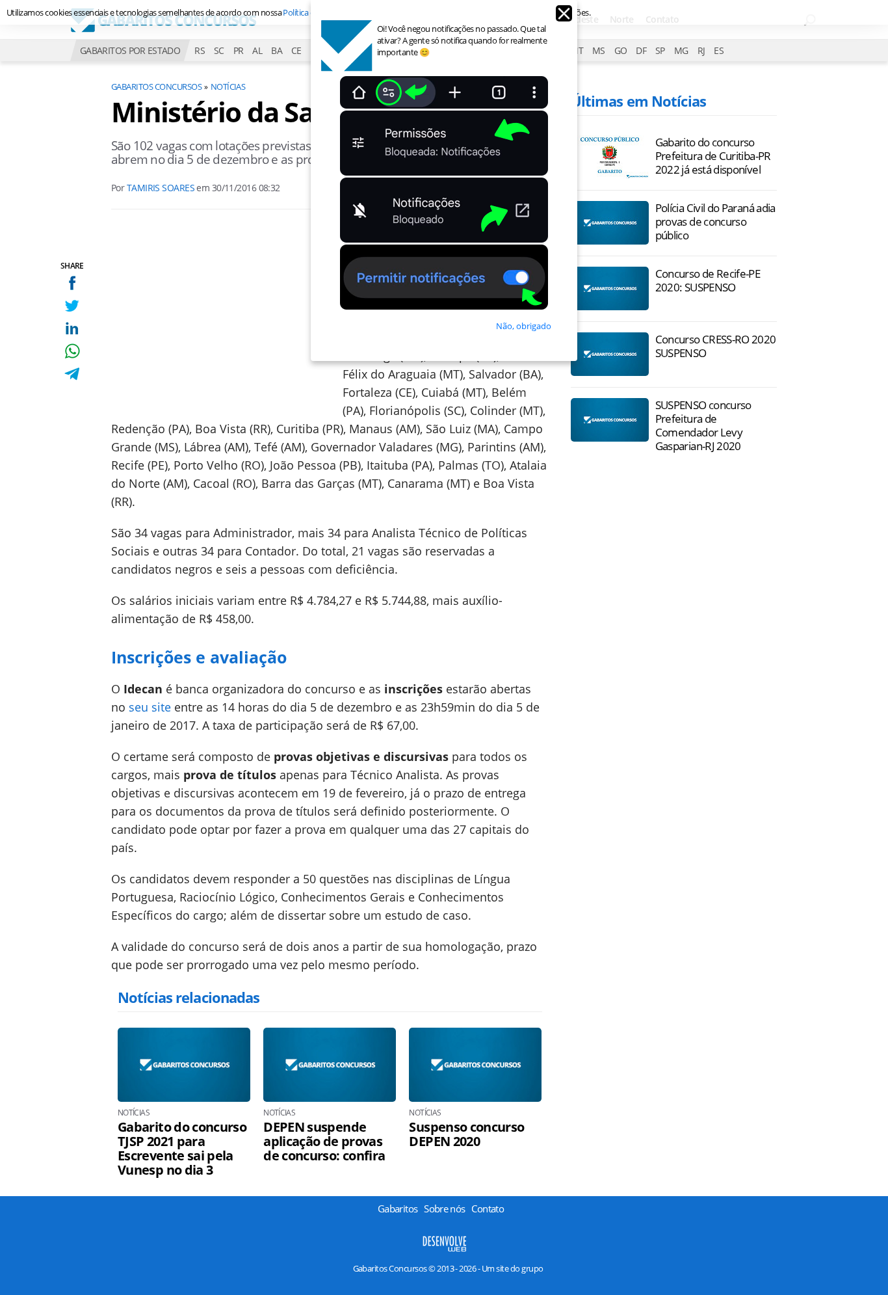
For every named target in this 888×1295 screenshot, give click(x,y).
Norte (622, 19)
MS (598, 50)
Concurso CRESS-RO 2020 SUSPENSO (715, 346)
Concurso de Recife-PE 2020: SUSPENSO (708, 280)
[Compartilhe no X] (72, 305)
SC (219, 50)
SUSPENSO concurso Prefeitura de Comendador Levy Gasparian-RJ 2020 (703, 425)
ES (719, 50)
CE (296, 50)
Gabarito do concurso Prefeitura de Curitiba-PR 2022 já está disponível (713, 155)
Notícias (228, 86)
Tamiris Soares (160, 187)
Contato (662, 19)
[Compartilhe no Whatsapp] (72, 351)
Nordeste (579, 19)
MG (681, 50)
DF (641, 50)
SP (660, 50)
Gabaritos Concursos (156, 86)
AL (257, 50)
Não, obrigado (523, 326)
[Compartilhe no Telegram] (72, 374)
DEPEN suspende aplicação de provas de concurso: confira (324, 1141)
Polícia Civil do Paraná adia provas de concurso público (715, 221)
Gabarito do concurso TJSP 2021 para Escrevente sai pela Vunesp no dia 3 (182, 1148)
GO (620, 50)
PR (238, 50)
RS (199, 50)
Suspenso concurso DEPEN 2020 (466, 1134)
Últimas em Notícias (638, 101)
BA (276, 50)
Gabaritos (397, 1208)
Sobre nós (444, 1208)
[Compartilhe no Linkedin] (72, 328)
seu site (150, 707)
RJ (701, 50)
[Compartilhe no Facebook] (72, 282)
